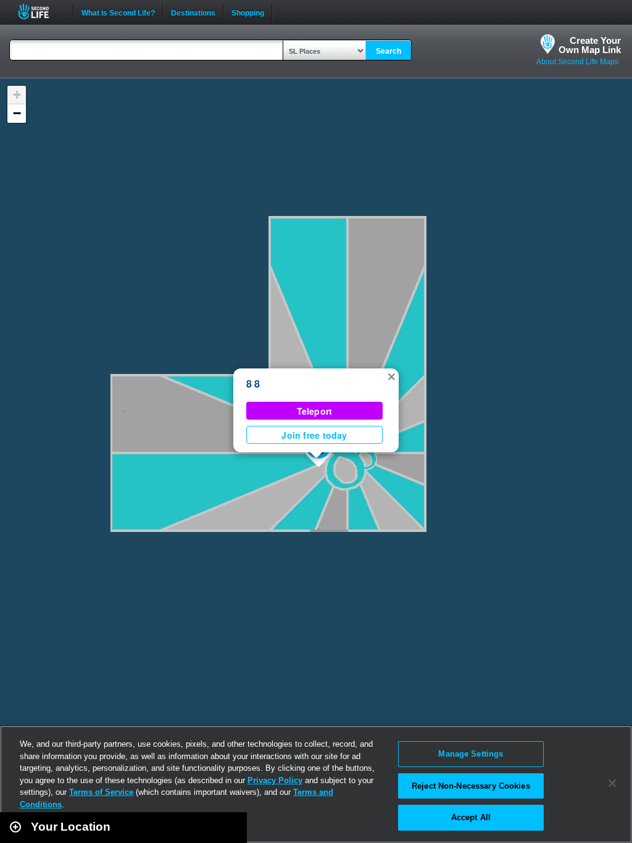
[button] (391, 375)
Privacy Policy (274, 780)
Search (388, 51)
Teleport (315, 411)
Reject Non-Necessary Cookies (471, 786)
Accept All (471, 817)
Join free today (314, 435)
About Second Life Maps (577, 61)
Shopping (247, 12)
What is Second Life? (118, 12)
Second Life (40, 11)
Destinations (193, 12)
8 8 (253, 383)
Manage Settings (470, 753)
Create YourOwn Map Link (590, 45)
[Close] (612, 783)
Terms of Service (101, 792)
